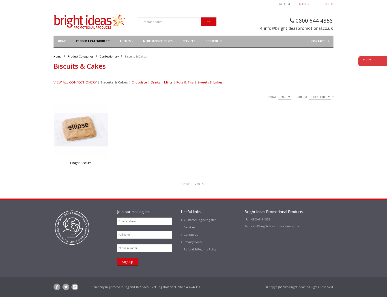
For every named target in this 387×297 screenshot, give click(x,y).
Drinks (155, 82)
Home (58, 56)
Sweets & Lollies (210, 82)
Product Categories (91, 41)
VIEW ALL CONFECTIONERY (75, 82)
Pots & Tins (185, 82)
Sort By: (302, 96)
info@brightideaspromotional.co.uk (298, 28)
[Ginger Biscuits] (81, 130)
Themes (125, 41)
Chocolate (139, 82)
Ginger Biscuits (81, 163)
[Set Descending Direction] (332, 96)
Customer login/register (200, 220)
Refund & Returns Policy (200, 249)
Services (189, 41)
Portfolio (214, 41)
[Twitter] (65, 287)
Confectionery (109, 56)
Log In (329, 4)
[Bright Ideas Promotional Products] (89, 21)
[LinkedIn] (74, 287)
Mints (168, 82)
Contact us (320, 41)
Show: (272, 96)
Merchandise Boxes (157, 41)
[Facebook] (57, 287)
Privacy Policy (193, 242)
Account (305, 4)
